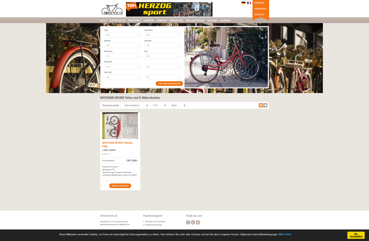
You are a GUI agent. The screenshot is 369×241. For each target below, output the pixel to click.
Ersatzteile (134, 20)
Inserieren (260, 8)
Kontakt (259, 14)
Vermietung (176, 20)
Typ (106, 30)
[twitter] (198, 222)
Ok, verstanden (356, 235)
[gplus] (193, 222)
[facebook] (188, 222)
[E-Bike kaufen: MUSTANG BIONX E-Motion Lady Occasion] (120, 125)
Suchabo (212, 20)
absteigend (147, 106)
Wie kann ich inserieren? (155, 221)
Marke (107, 40)
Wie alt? (108, 72)
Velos (103, 20)
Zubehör (149, 20)
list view (265, 105)
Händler (259, 2)
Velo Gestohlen (195, 20)
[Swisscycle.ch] (113, 9)
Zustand (148, 30)
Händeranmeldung (153, 224)
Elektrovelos (117, 20)
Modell (147, 40)
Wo (146, 51)
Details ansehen (120, 185)
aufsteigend (147, 104)
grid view (261, 105)
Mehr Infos (285, 234)
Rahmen (108, 51)
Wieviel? (108, 61)
